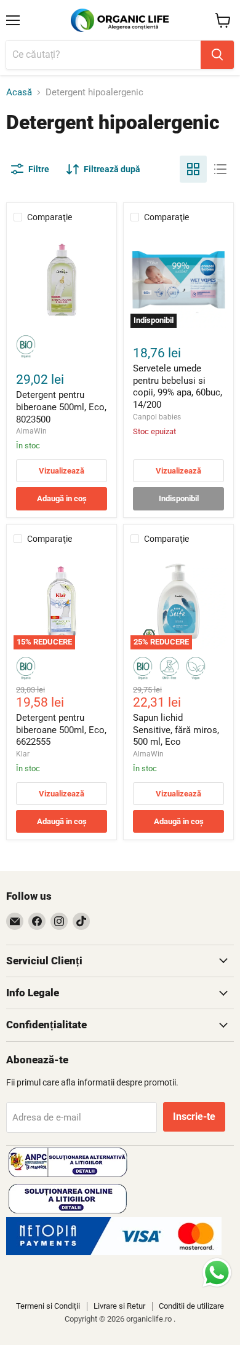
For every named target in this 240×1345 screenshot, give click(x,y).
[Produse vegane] (195, 669)
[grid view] (193, 169)
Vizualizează (61, 470)
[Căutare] (217, 55)
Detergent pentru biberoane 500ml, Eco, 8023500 (61, 406)
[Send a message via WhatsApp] (217, 1273)
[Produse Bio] (26, 347)
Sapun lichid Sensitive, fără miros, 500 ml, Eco (176, 729)
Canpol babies (157, 417)
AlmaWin (31, 431)
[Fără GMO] (169, 669)
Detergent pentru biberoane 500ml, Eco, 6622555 (61, 729)
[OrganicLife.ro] (114, 1252)
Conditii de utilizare (191, 1306)
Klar (23, 754)
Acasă (19, 92)
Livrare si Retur (119, 1306)
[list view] (220, 169)
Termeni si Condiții (48, 1306)
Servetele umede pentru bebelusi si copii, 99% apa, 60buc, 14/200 (177, 386)
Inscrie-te (194, 1116)
